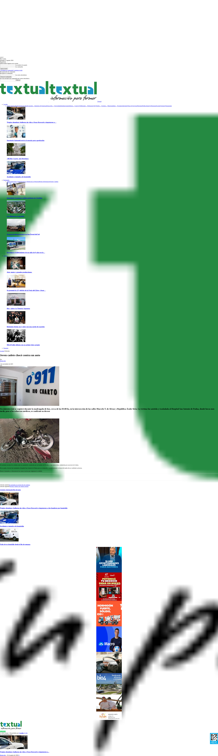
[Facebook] (23, 477)
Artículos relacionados (6, 490)
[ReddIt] (48, 477)
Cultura (16, 106)
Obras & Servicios (132, 106)
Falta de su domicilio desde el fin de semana (15, 544)
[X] (30, 477)
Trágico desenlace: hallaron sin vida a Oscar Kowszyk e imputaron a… (31, 122)
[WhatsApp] (17, 477)
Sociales (158, 106)
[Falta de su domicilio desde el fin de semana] (9, 541)
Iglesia (71, 106)
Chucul (22, 181)
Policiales (139, 106)
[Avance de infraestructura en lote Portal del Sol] (16, 231)
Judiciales (124, 106)
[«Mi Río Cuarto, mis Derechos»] (16, 155)
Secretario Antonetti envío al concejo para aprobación (25, 140)
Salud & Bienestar (151, 106)
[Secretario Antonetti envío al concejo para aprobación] (16, 137)
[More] (72, 477)
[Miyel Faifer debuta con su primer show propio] (16, 341)
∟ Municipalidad (110, 106)
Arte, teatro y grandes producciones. (19, 272)
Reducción (42, 181)
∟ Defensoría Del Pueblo (92, 106)
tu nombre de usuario (21, 65)
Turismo (162, 106)
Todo (8, 106)
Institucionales (65, 106)
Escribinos (3, 731)
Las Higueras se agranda (15, 216)
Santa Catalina (54, 181)
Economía (30, 106)
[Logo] (24, 101)
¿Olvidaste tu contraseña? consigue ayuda (11, 70)
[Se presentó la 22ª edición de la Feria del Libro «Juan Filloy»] (16, 287)
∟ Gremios (102, 106)
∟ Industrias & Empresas (39, 106)
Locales (5, 104)
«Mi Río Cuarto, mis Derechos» (18, 159)
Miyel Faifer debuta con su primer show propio (23, 345)
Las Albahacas (28, 181)
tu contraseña (19, 67)
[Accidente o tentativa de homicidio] (16, 173)
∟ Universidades (57, 106)
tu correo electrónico (21, 75)
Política (144, 106)
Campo (12, 106)
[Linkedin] (36, 477)
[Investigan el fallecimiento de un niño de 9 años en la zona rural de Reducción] (16, 249)
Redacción (3, 361)
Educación (49, 106)
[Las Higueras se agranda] (16, 213)
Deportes (5, 348)
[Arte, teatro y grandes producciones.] (16, 269)
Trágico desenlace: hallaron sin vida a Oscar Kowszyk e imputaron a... (24, 752)
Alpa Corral (17, 181)
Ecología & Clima (22, 106)
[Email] (54, 477)
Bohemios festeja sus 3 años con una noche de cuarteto (26, 327)
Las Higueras (35, 181)
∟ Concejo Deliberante (79, 106)
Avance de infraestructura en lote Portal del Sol (23, 234)
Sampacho (47, 181)
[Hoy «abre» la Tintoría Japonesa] (16, 305)
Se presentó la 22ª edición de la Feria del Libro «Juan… (26, 290)
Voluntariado (168, 106)
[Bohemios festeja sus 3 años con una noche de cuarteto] (16, 323)
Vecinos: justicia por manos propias (19, 486)
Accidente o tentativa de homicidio (19, 177)
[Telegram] (42, 477)
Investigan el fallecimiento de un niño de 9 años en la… (26, 252)
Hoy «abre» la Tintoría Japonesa (18, 308)
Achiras (12, 181)
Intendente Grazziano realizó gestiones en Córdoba (24, 198)
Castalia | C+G (23, 733)
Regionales (6, 180)
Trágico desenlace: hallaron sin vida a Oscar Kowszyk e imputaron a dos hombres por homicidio (33, 508)
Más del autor (17, 490)
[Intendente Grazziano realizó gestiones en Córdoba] (16, 194)
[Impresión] (66, 477)
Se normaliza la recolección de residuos (19, 485)
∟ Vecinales (118, 106)
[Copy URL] (60, 477)
